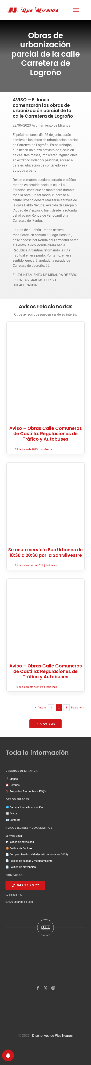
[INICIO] (35, 10)
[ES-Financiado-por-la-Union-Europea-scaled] (45, 1002)
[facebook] (38, 988)
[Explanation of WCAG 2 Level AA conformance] (45, 1047)
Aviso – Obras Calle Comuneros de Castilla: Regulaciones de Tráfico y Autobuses (45, 433)
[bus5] (45, 580)
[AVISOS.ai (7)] (45, 464)
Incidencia (46, 449)
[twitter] (45, 988)
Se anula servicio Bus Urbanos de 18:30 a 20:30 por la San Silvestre (45, 552)
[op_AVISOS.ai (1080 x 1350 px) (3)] (45, 323)
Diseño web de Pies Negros (52, 1036)
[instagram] (53, 988)
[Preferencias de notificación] (8, 1055)
